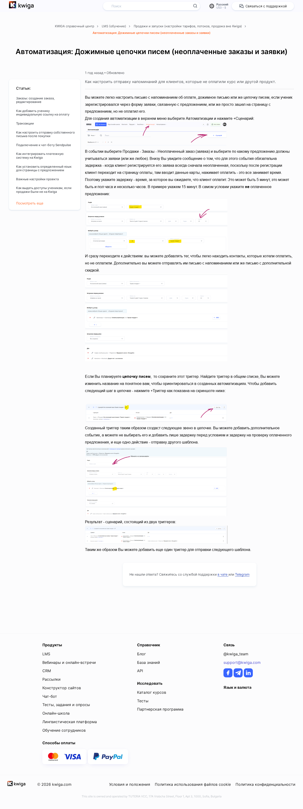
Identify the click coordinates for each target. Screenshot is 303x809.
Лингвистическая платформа (69, 721)
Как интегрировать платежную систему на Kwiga (40, 155)
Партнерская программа (160, 709)
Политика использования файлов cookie (193, 784)
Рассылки (51, 679)
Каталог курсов (151, 692)
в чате (223, 574)
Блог (141, 654)
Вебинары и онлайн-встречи (69, 662)
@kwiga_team (235, 654)
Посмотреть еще (29, 203)
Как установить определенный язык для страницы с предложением (43, 168)
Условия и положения (129, 784)
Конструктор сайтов (61, 687)
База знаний (148, 662)
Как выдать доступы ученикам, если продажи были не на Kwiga (43, 190)
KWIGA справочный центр (75, 26)
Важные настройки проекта (37, 179)
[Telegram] (238, 672)
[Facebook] (227, 672)
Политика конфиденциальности (265, 784)
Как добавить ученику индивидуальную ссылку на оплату (42, 112)
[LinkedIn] (248, 672)
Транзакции (25, 123)
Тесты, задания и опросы (66, 704)
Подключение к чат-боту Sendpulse (43, 145)
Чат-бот (49, 696)
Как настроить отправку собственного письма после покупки (45, 134)
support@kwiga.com (242, 662)
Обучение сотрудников (64, 730)
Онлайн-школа (56, 713)
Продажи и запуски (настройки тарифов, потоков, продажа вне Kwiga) (188, 26)
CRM (46, 670)
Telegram (242, 574)
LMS (46, 654)
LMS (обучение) (114, 26)
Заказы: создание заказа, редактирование (35, 100)
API (140, 670)
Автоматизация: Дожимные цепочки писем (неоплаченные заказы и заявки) (151, 33)
